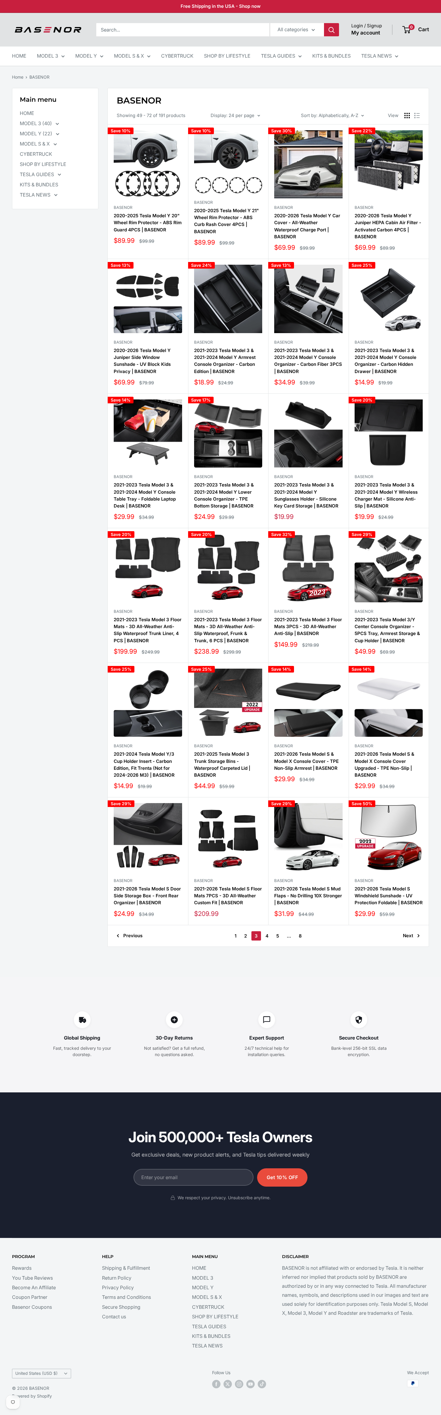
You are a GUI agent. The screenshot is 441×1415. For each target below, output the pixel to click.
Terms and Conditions (126, 1297)
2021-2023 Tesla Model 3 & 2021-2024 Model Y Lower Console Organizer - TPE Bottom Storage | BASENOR (224, 495)
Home (17, 77)
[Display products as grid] (407, 115)
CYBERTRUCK (177, 56)
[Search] (331, 29)
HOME (19, 56)
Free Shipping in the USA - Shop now (221, 6)
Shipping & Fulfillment (126, 1268)
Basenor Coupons (32, 1307)
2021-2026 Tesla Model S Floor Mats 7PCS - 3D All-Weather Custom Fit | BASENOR (228, 896)
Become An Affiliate (34, 1287)
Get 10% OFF (282, 1177)
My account (365, 33)
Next (408, 935)
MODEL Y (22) (36, 134)
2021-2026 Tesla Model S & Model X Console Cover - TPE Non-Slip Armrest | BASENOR (306, 761)
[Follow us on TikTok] (262, 1384)
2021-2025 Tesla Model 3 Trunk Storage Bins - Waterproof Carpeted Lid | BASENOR (222, 764)
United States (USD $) (36, 1373)
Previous (132, 935)
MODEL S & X (129, 56)
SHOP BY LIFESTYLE (227, 56)
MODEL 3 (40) (36, 123)
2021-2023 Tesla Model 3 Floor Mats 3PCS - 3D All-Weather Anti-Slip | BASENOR (308, 627)
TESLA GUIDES (278, 56)
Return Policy (116, 1278)
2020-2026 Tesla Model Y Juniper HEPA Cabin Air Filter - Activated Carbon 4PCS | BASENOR (388, 226)
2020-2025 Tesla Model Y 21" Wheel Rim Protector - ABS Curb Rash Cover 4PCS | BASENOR (226, 221)
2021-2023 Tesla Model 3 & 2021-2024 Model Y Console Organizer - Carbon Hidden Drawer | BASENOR (385, 361)
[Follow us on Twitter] (228, 1384)
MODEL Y (86, 56)
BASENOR (39, 77)
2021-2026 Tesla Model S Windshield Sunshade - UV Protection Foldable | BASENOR (389, 896)
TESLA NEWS (376, 56)
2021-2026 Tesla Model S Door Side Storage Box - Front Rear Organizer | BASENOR (147, 896)
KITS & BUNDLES (331, 56)
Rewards (22, 1268)
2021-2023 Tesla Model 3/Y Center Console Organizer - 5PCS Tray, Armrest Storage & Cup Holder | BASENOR (387, 630)
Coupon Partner (29, 1297)
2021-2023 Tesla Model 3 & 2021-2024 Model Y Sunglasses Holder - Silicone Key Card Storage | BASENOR (306, 495)
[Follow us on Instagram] (239, 1384)
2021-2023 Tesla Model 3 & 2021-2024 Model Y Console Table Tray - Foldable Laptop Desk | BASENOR (145, 495)
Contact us (114, 1317)
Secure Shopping (121, 1307)
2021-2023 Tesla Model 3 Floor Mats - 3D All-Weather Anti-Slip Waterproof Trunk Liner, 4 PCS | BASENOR (148, 630)
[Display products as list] (417, 115)
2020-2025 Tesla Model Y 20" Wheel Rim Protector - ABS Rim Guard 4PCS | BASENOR (148, 223)
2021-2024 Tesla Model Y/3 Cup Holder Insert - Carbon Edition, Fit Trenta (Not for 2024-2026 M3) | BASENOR (144, 764)
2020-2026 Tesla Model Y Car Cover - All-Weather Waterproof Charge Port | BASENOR (307, 226)
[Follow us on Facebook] (216, 1384)
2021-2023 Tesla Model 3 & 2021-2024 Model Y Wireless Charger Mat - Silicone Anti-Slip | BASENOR (386, 495)
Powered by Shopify (32, 1395)
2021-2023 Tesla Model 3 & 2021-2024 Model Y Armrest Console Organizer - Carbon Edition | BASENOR (225, 361)
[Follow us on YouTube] (250, 1384)
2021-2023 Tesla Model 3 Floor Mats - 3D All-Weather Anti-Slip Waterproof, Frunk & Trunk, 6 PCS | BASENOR (228, 630)
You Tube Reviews (32, 1278)
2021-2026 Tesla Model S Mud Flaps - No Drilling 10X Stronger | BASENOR (308, 896)
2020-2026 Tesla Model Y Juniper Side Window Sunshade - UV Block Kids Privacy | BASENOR (142, 361)
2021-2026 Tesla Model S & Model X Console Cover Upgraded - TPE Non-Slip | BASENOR (384, 764)
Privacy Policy (118, 1287)
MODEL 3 (47, 56)
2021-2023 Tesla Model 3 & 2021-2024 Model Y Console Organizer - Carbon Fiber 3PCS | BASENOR (308, 361)
